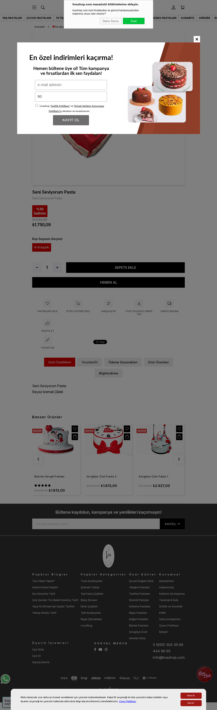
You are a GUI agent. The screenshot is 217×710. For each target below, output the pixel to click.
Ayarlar (191, 703)
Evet (134, 21)
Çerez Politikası (127, 701)
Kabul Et (191, 695)
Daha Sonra (111, 21)
